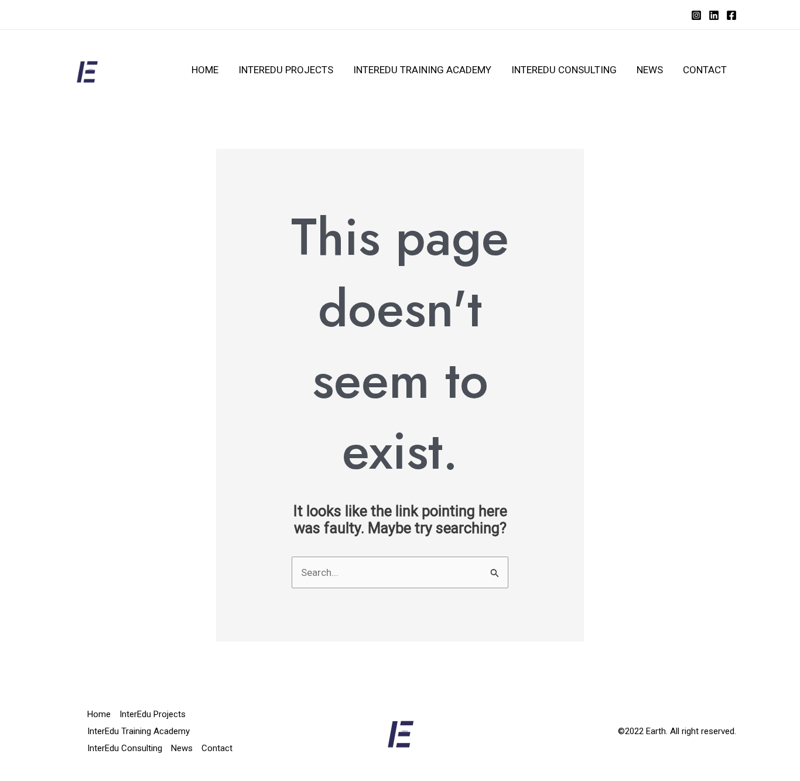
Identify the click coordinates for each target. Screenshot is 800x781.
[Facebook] (731, 15)
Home (205, 70)
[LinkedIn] (714, 15)
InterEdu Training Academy (422, 70)
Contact (705, 70)
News (650, 70)
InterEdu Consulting (564, 70)
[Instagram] (696, 15)
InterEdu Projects (285, 70)
